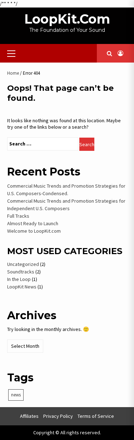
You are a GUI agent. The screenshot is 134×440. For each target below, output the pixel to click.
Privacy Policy (58, 416)
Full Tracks (18, 216)
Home (13, 73)
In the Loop (19, 279)
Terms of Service (96, 416)
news (16, 395)
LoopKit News (21, 286)
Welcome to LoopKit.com (34, 231)
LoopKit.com (67, 19)
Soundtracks (20, 271)
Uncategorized (23, 264)
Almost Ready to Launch (32, 223)
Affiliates (29, 416)
